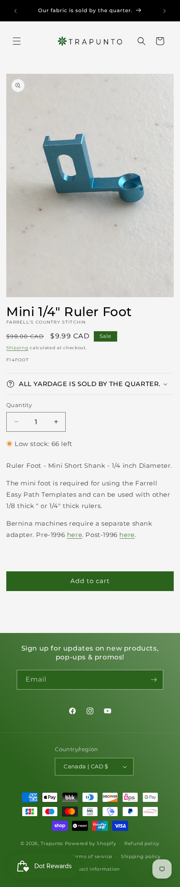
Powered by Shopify (90, 843)
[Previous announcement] (15, 11)
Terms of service (92, 856)
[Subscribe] (153, 680)
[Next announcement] (164, 11)
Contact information (94, 869)
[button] (17, 41)
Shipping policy (141, 856)
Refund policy (141, 843)
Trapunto (52, 843)
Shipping (17, 347)
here (74, 535)
